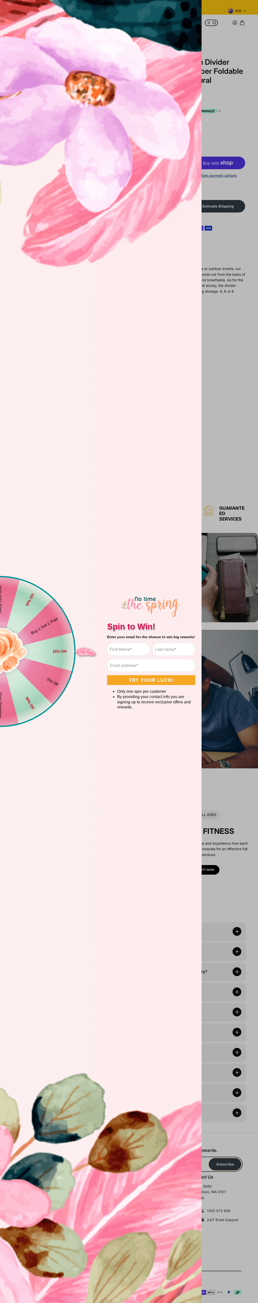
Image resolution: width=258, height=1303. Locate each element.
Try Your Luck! (151, 680)
